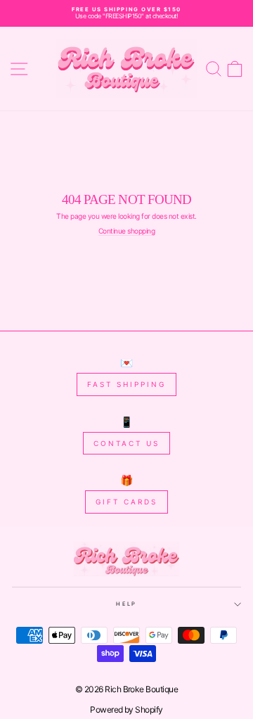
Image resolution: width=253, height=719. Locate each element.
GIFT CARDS (126, 501)
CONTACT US (126, 443)
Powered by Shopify (126, 709)
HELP (126, 604)
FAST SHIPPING (126, 384)
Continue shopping (126, 231)
